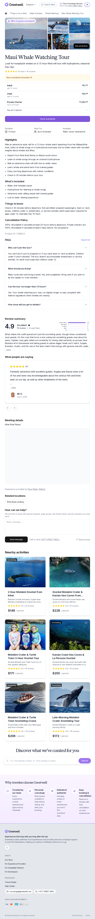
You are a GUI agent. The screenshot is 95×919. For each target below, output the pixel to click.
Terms (87, 915)
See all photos (81, 46)
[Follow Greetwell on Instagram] (7, 847)
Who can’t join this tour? (20, 247)
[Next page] (14, 408)
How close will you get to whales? (24, 304)
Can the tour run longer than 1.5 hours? (27, 286)
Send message (16, 539)
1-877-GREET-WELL (75, 6)
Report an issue (84, 539)
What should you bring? (19, 268)
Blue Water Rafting (36, 489)
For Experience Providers (15, 864)
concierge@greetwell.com (20, 891)
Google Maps (34, 328)
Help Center (10, 886)
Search (85, 761)
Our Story (9, 860)
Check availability (47, 119)
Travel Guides (10, 882)
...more (8, 350)
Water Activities (36, 13)
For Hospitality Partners (14, 868)
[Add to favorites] (43, 21)
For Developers (11, 872)
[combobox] (50, 4)
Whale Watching (52, 13)
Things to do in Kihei (18, 13)
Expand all (85, 240)
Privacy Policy (77, 915)
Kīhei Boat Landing (15, 502)
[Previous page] (7, 408)
